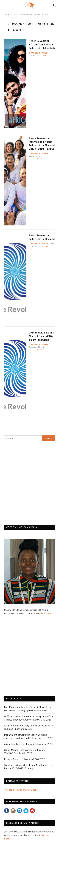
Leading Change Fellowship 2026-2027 (24, 759)
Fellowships (38, 159)
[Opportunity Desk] (29, 5)
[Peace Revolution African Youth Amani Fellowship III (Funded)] (15, 83)
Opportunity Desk (38, 53)
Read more (46, 613)
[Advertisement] (29, 484)
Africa (46, 55)
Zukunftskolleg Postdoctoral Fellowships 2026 (28, 744)
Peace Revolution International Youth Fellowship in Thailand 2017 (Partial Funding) (42, 143)
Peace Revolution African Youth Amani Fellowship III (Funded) (42, 44)
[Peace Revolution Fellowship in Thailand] (15, 278)
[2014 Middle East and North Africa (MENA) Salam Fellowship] (15, 375)
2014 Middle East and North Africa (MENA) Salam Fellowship (41, 336)
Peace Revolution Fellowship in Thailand (42, 237)
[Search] (54, 5)
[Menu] (5, 5)
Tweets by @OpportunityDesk (20, 789)
